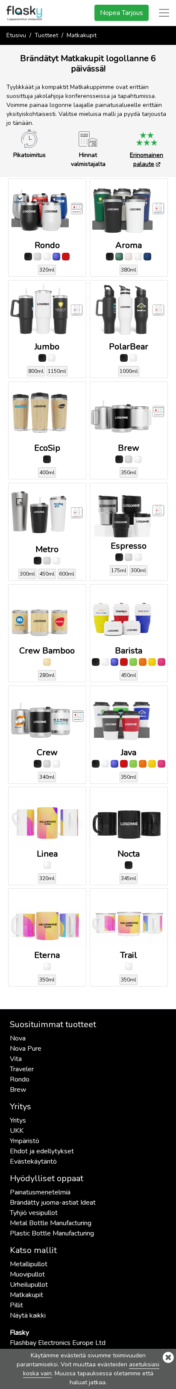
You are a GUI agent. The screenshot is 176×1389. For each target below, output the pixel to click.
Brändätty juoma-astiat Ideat (53, 1202)
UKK (16, 1130)
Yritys (18, 1120)
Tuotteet (46, 35)
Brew (18, 1089)
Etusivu (16, 35)
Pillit (16, 1305)
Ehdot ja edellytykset (42, 1151)
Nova (18, 1038)
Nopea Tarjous (121, 13)
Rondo (19, 1079)
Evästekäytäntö (33, 1161)
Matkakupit (26, 1295)
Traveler (22, 1069)
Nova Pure (25, 1048)
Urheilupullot (29, 1284)
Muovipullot (27, 1274)
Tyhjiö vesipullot (34, 1213)
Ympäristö (24, 1141)
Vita (16, 1059)
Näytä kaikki (28, 1315)
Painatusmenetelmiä (40, 1192)
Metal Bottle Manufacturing (50, 1223)
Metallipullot (28, 1264)
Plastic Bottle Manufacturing (52, 1233)
